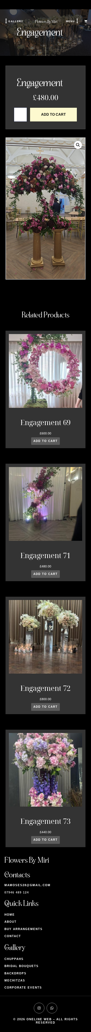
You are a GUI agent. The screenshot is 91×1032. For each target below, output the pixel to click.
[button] (78, 145)
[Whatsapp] (52, 1008)
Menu (70, 21)
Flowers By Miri (46, 21)
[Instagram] (39, 1008)
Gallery (15, 21)
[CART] (85, 21)
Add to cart (53, 114)
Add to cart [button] (45, 441)
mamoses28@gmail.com (27, 885)
